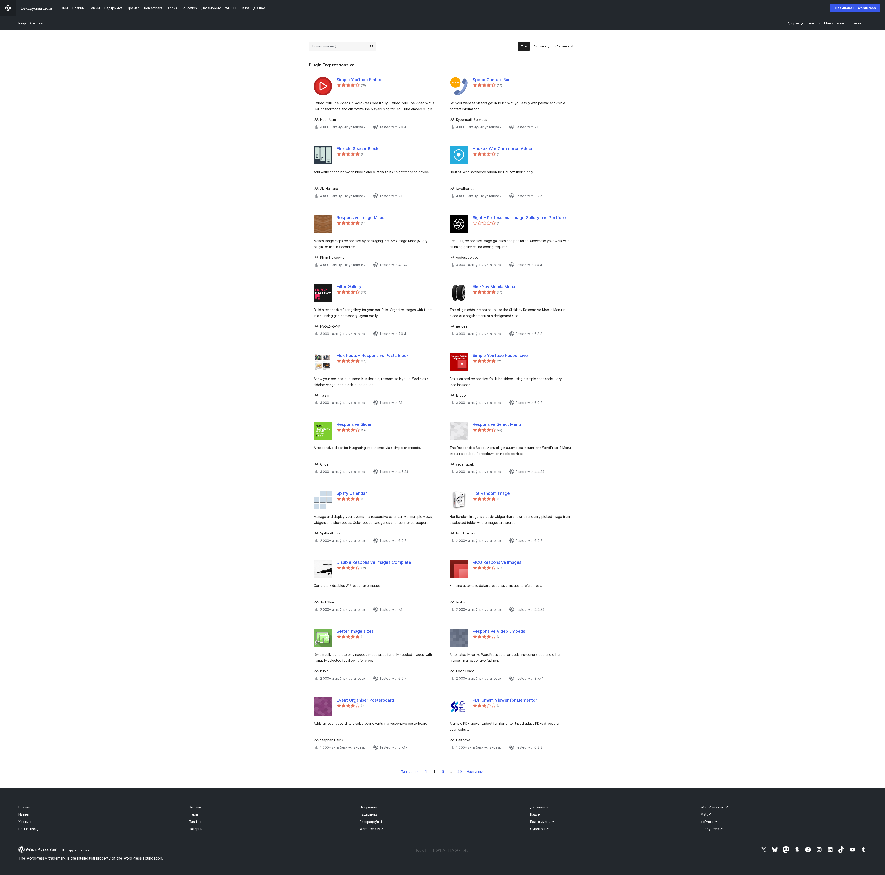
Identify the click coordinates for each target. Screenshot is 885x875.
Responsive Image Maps (360, 217)
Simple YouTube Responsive (500, 355)
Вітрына (195, 807)
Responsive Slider (354, 424)
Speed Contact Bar (491, 79)
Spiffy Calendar (352, 493)
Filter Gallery (349, 286)
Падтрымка (369, 814)
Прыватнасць (29, 829)
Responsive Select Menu (497, 424)
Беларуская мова (75, 850)
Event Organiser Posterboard (365, 700)
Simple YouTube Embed (360, 79)
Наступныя (475, 772)
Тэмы (193, 814)
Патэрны (196, 829)
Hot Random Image (491, 493)
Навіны (23, 814)
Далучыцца (539, 807)
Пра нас (24, 807)
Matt (706, 814)
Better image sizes (355, 631)
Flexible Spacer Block (357, 148)
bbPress (709, 822)
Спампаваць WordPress (855, 8)
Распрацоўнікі (371, 822)
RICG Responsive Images (497, 562)
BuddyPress (712, 829)
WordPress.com (715, 807)
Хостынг (25, 822)
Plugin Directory (30, 23)
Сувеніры (539, 829)
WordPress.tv (372, 829)
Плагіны (195, 822)
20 (459, 771)
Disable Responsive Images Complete (374, 562)
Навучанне (368, 807)
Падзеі (535, 814)
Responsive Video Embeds (499, 631)
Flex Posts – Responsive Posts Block (373, 355)
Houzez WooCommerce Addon (503, 148)
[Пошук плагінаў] (371, 46)
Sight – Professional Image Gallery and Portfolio (519, 217)
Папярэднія (410, 772)
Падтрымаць (542, 822)
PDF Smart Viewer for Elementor (505, 700)
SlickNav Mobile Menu (494, 286)
